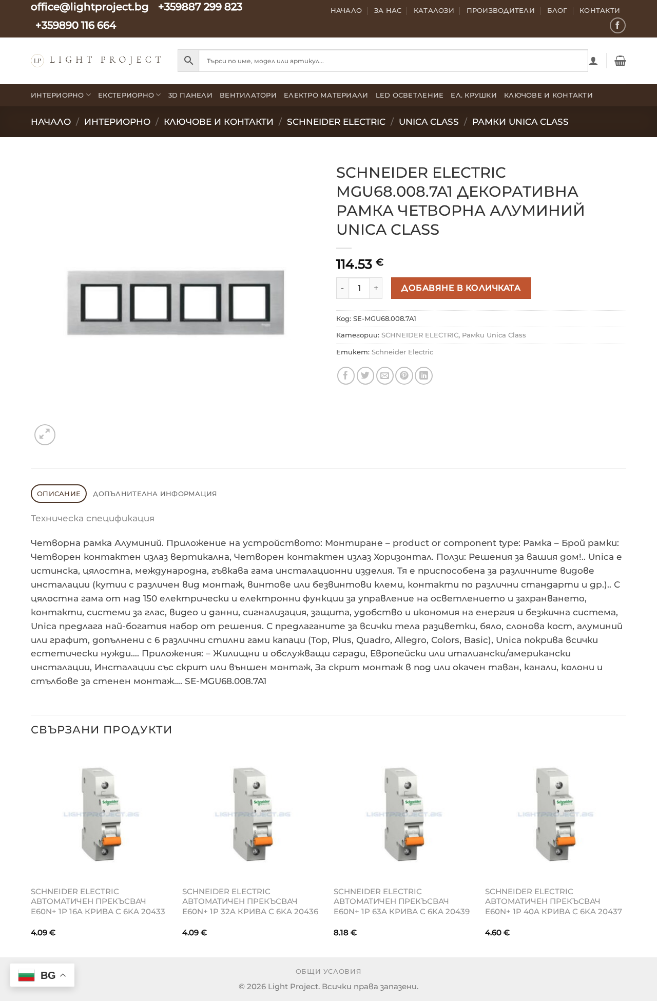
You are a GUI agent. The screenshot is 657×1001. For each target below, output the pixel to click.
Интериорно (57, 95)
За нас (388, 10)
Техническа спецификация (92, 518)
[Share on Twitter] (366, 376)
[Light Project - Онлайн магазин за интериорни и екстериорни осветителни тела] (96, 60)
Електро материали (326, 95)
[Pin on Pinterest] (404, 376)
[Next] (625, 852)
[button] (593, 60)
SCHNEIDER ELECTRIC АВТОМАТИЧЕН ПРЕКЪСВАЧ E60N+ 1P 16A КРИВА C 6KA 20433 (98, 901)
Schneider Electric (336, 122)
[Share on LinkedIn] (424, 376)
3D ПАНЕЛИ (190, 95)
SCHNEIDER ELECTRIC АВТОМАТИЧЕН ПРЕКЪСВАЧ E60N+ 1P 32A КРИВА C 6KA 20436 (250, 901)
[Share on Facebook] (346, 376)
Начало (346, 10)
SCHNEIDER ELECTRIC (419, 335)
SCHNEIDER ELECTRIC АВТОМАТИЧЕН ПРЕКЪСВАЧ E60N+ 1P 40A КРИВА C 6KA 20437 (553, 901)
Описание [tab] (59, 493)
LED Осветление (410, 95)
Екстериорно (126, 95)
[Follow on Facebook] (618, 25)
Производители (501, 10)
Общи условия (329, 971)
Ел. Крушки (474, 95)
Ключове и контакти (548, 95)
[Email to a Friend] (385, 376)
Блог (557, 10)
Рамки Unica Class (520, 122)
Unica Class (429, 122)
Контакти (599, 10)
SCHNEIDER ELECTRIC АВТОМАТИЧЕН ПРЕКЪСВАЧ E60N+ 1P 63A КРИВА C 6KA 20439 (402, 901)
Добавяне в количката (460, 287)
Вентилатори (248, 95)
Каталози (434, 10)
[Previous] (31, 852)
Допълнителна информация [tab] (155, 493)
